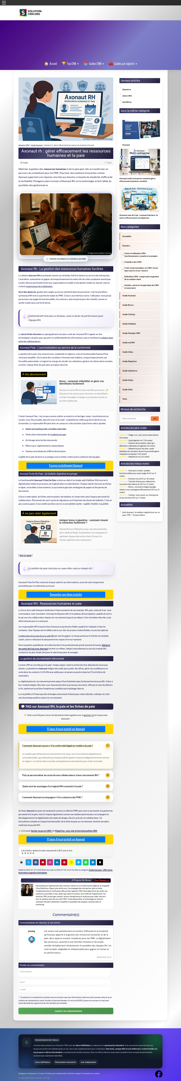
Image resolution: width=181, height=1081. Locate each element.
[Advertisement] (90, 41)
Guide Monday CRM (131, 333)
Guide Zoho (127, 389)
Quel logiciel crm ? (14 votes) (135, 440)
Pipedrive (126, 89)
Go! (154, 418)
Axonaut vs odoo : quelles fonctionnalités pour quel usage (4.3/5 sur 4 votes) (137, 473)
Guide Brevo (127, 305)
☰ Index (65, 162)
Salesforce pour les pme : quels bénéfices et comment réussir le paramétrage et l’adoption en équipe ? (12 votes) (139, 451)
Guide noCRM (128, 342)
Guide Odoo (127, 352)
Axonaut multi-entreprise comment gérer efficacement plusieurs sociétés (137, 179)
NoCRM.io (127, 102)
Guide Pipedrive (129, 361)
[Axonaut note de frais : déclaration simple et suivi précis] (139, 187)
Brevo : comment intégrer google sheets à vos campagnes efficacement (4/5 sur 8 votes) (139, 489)
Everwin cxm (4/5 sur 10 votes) (136, 479)
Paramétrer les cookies (91, 1073)
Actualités (126, 236)
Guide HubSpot (129, 324)
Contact (41, 1073)
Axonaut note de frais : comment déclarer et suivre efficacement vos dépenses (138, 216)
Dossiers (126, 246)
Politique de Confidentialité (56, 1073)
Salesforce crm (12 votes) (134, 457)
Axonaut (126, 145)
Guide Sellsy (127, 380)
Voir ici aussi (25, 555)
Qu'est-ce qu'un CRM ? (41, 830)
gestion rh (89, 715)
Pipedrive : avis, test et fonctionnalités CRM (76, 830)
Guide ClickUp (128, 314)
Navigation (22, 1073)
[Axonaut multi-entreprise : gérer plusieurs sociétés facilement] (139, 150)
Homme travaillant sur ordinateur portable (68, 259)
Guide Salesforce (129, 371)
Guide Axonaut (129, 295)
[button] (123, 64)
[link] (50, 64)
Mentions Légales (74, 1073)
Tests (124, 399)
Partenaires (32, 1073)
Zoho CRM (127, 96)
